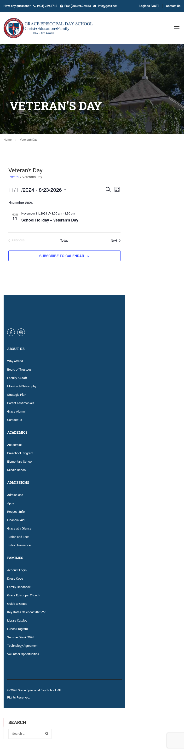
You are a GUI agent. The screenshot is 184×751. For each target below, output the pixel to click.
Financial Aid (15, 520)
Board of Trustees (19, 369)
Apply (11, 503)
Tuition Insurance (19, 545)
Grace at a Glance (19, 528)
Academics (15, 445)
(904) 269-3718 (47, 6)
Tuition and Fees (18, 537)
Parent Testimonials (20, 403)
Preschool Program (20, 453)
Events (13, 177)
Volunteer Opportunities (23, 654)
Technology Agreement (22, 645)
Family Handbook (19, 587)
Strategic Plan (16, 394)
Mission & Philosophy (21, 386)
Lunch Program (17, 629)
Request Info (16, 511)
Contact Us (173, 6)
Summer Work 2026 (20, 637)
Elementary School (19, 461)
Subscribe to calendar (61, 255)
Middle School (16, 470)
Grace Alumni (16, 411)
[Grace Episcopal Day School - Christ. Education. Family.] (51, 30)
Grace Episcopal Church (23, 595)
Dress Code (15, 578)
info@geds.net (107, 6)
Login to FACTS (149, 6)
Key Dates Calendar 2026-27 (26, 612)
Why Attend (15, 361)
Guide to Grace (17, 603)
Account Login (17, 570)
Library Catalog (17, 620)
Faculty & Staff (17, 378)
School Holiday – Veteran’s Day (49, 220)
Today (64, 240)
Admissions (15, 495)
